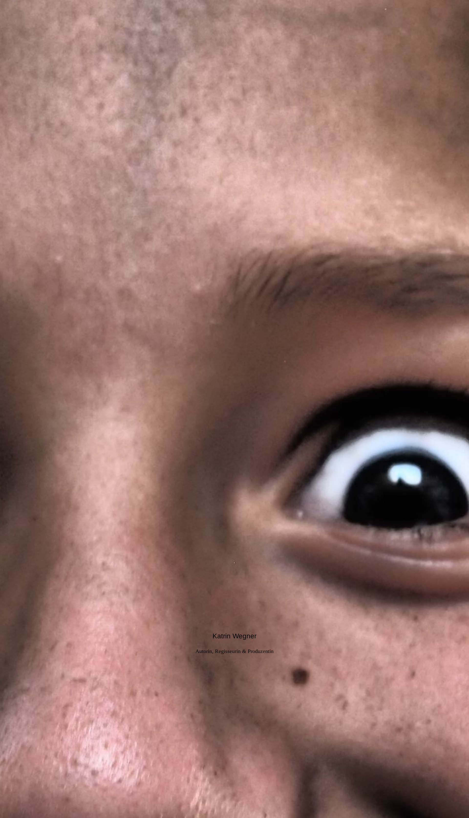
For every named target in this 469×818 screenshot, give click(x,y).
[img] (234, 409)
